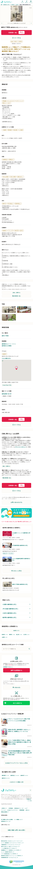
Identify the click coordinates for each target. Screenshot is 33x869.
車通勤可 (4, 354)
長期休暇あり (18, 203)
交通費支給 (5, 159)
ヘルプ (25, 808)
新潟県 (5, 634)
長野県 (12, 634)
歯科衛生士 (15, 775)
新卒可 (21, 230)
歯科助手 (24, 775)
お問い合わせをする (16, 502)
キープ (22, 2)
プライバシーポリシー (20, 447)
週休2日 (4, 203)
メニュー (30, 2)
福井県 (16, 630)
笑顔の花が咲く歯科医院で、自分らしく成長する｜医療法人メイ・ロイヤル (19, 730)
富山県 (19, 634)
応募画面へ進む (16, 32)
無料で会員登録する (16, 670)
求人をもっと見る (16, 571)
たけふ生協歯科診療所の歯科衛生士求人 (21, 559)
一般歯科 (4, 130)
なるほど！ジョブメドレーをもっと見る (16, 763)
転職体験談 (21, 810)
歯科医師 (5, 775)
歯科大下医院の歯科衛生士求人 (20, 584)
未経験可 (4, 230)
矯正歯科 (15, 130)
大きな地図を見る (6, 358)
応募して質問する (16, 292)
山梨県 (4, 637)
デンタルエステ (11, 101)
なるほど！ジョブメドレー (12, 810)
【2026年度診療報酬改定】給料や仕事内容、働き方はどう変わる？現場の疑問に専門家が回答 (20, 752)
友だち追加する (17, 703)
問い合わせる (16, 687)
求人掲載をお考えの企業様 (7, 819)
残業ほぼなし (20, 176)
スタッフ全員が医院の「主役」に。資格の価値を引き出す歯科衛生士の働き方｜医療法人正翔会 (19, 742)
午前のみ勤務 (5, 176)
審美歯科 (10, 130)
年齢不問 (16, 230)
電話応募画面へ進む (16, 296)
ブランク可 (10, 230)
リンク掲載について (18, 819)
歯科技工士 (6, 778)
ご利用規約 (10, 808)
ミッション (3, 810)
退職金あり (11, 159)
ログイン (26, 2)
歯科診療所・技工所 (6, 394)
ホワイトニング (19, 101)
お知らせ (27, 810)
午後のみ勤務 (13, 176)
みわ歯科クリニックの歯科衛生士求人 (21, 533)
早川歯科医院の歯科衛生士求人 (20, 545)
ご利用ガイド (4, 808)
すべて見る (30, 800)
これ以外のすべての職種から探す (16, 782)
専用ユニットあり (6, 103)
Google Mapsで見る (7, 385)
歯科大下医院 (5, 335)
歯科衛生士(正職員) (7, 345)
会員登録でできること (8, 667)
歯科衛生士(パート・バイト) (9, 344)
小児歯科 (21, 130)
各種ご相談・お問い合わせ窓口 (16, 830)
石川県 (26, 634)
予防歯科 (4, 101)
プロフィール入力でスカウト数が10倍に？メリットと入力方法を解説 (19, 720)
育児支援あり (10, 203)
